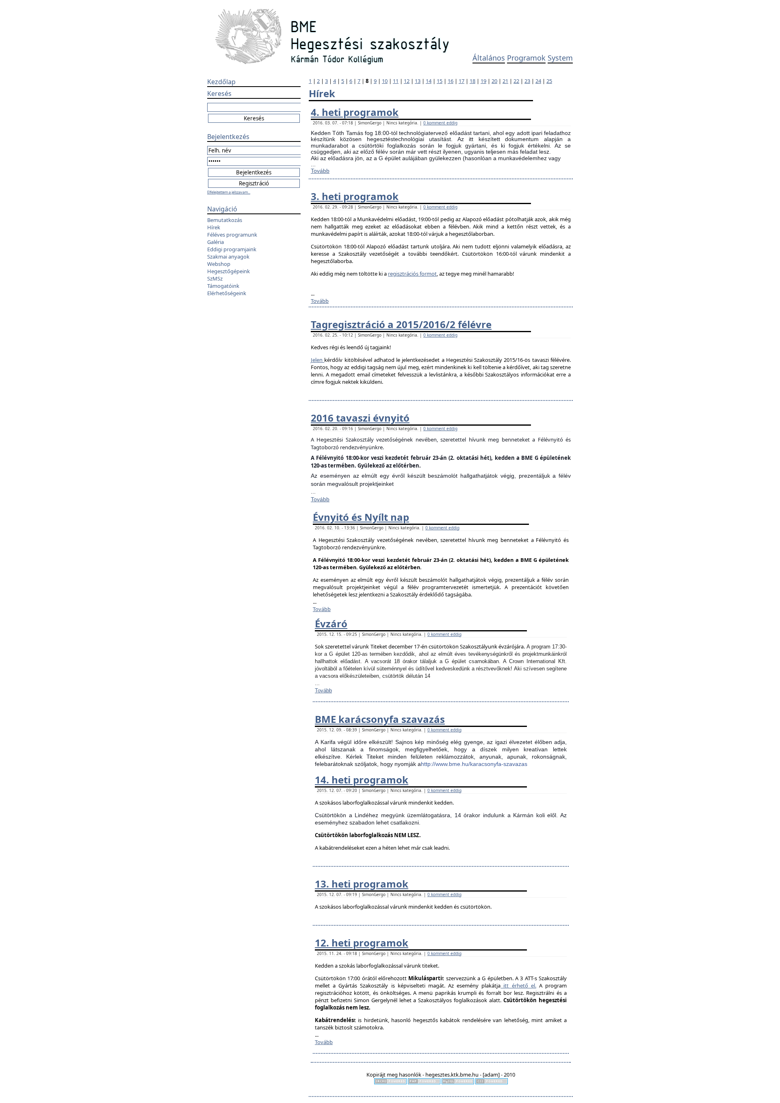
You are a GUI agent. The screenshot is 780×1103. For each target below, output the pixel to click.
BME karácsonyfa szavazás (380, 719)
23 (527, 81)
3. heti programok (355, 196)
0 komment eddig (440, 123)
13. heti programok (361, 883)
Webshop (218, 264)
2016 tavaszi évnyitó (360, 417)
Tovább (320, 171)
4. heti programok (355, 112)
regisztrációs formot (412, 273)
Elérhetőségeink (226, 293)
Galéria (215, 242)
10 (385, 81)
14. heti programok (361, 779)
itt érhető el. (518, 985)
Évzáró (331, 623)
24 (538, 81)
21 (505, 81)
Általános (488, 58)
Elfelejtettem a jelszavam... (228, 192)
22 (516, 81)
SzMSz (215, 278)
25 (549, 81)
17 (461, 81)
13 (417, 81)
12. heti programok (361, 942)
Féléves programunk (232, 234)
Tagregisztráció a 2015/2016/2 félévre (401, 324)
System (560, 58)
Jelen (317, 359)
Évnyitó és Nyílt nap (361, 517)
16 (450, 81)
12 (407, 81)
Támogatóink (223, 285)
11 (396, 81)
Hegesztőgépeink (228, 271)
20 (494, 81)
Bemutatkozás (224, 220)
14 (428, 81)
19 (483, 81)
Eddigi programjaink (231, 249)
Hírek (213, 227)
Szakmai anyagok (228, 256)
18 (472, 81)
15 (439, 81)
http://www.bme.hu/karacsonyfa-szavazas (474, 764)
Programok (526, 58)
